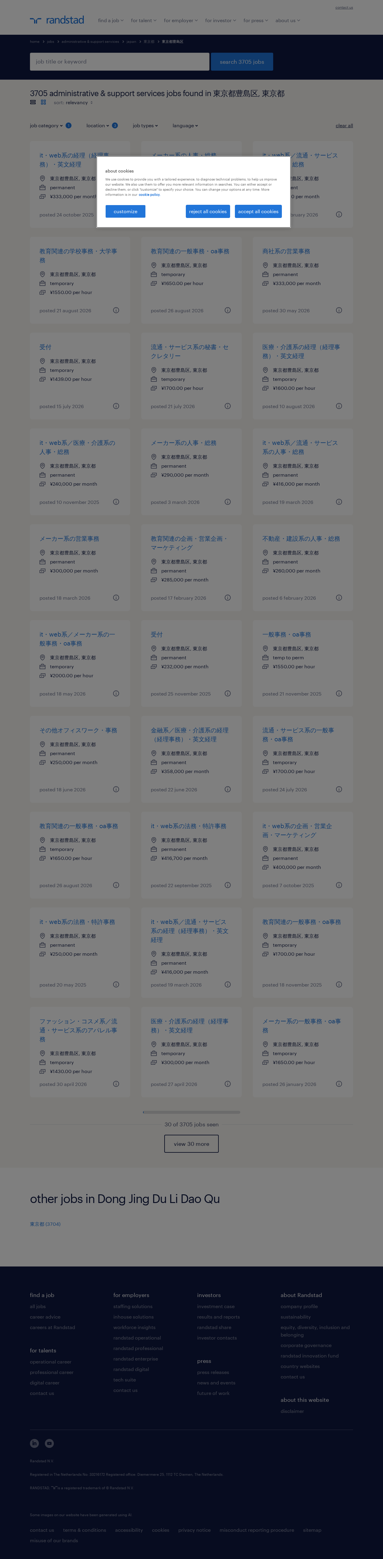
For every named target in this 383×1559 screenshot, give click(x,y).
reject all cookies (208, 211)
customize (125, 211)
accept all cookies (258, 211)
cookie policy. (149, 194)
